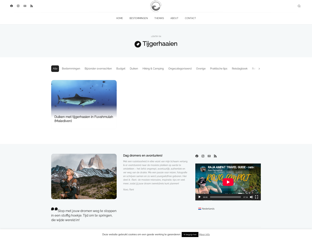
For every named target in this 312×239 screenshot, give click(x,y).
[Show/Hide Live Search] (299, 6)
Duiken (134, 68)
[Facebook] (11, 6)
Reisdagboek (239, 68)
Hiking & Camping (153, 68)
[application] (228, 182)
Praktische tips (218, 68)
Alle (55, 68)
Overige (201, 68)
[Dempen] (251, 197)
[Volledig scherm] (256, 197)
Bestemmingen (71, 68)
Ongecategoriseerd (180, 68)
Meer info (204, 234)
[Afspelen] (199, 197)
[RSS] (31, 6)
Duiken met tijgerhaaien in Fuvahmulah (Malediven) (83, 119)
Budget (120, 68)
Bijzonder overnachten (98, 68)
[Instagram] (18, 6)
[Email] (24, 6)
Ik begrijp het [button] (190, 234)
